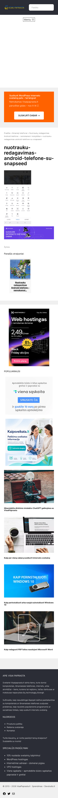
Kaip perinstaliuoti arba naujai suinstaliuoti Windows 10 (29, 604)
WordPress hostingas (17, 759)
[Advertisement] (29, 55)
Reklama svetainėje (15, 727)
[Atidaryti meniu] (29, 20)
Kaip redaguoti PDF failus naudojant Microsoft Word (28, 649)
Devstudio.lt (49, 786)
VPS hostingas (14, 767)
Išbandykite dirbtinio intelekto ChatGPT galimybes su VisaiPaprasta (29, 509)
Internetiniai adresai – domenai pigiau (26, 763)
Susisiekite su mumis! (12, 741)
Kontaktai (11, 730)
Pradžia (7, 133)
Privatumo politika (14, 724)
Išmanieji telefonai (19, 133)
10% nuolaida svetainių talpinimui (23, 755)
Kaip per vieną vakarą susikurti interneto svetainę (27, 558)
